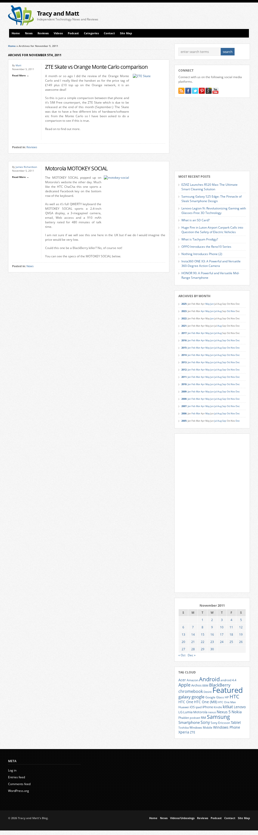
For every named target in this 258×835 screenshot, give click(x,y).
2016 (183, 340)
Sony (205, 722)
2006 (183, 413)
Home (16, 33)
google (198, 697)
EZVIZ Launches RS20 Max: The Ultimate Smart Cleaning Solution (209, 186)
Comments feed (19, 784)
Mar (198, 333)
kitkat (228, 706)
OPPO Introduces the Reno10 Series (206, 246)
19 (241, 634)
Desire (208, 692)
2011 (183, 377)
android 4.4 (228, 680)
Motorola (200, 712)
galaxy (184, 697)
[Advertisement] (191, 15)
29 (202, 649)
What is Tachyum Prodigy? (199, 239)
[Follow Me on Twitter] (195, 91)
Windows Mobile (200, 727)
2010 (183, 384)
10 (221, 627)
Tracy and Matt (58, 13)
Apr (203, 311)
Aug (219, 311)
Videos (58, 33)
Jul (215, 311)
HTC (234, 696)
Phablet (183, 718)
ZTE (192, 732)
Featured (227, 690)
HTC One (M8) (205, 702)
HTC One (185, 701)
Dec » (192, 655)
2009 (183, 391)
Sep (224, 340)
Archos (196, 685)
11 (231, 627)
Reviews (43, 33)
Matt (18, 65)
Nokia (237, 712)
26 (241, 642)
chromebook (190, 691)
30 (212, 649)
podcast (195, 718)
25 (231, 642)
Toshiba (183, 727)
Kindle (218, 707)
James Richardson (26, 167)
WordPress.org (18, 791)
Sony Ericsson (220, 723)
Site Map (126, 33)
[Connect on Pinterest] (202, 91)
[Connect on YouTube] (215, 91)
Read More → (20, 75)
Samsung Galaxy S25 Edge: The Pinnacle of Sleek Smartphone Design (211, 198)
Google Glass (214, 697)
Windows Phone (226, 727)
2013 (183, 362)
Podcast (73, 33)
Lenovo (240, 706)
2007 (183, 406)
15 (202, 634)
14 (193, 634)
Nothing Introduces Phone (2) (201, 254)
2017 (183, 333)
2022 (183, 318)
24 (221, 642)
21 (193, 642)
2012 (183, 369)
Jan (189, 333)
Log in (12, 770)
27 (183, 649)
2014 (183, 355)
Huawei (183, 707)
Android (209, 679)
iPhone (207, 707)
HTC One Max (227, 702)
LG (180, 712)
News (29, 33)
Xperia (183, 732)
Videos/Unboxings (182, 818)
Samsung (218, 716)
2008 (183, 398)
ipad (199, 707)
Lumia (187, 712)
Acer (182, 679)
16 (212, 634)
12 (241, 627)
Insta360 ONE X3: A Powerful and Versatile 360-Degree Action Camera (211, 263)
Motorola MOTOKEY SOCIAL (76, 168)
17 (221, 634)
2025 (183, 303)
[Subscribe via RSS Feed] (181, 91)
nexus (212, 712)
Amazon (192, 680)
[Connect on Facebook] (188, 91)
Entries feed (16, 777)
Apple (184, 685)
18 (231, 634)
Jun (212, 303)
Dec (238, 340)
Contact (109, 33)
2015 (183, 347)
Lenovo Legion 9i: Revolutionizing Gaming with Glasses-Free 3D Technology (213, 210)
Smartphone (189, 722)
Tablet (236, 722)
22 (202, 642)
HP (227, 697)
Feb (193, 333)
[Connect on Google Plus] (209, 91)
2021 (183, 325)
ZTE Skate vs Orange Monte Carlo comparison (96, 66)
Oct (228, 311)
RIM (203, 718)
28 (193, 649)
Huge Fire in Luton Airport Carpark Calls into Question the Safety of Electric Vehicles (212, 229)
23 (212, 642)
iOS (192, 707)
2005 (183, 420)
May (207, 303)
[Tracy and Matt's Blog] (21, 24)
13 (183, 634)
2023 (183, 311)
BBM (205, 685)
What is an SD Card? (195, 220)
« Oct (181, 655)
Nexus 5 (224, 711)
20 (183, 642)
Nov (233, 311)
